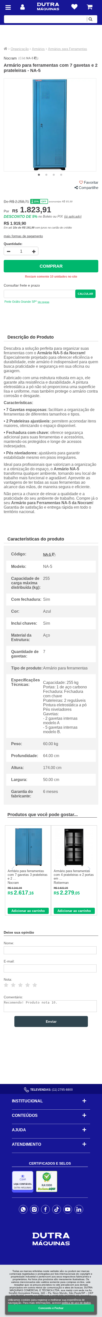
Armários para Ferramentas (67, 49)
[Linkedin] (78, 1209)
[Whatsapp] (23, 1209)
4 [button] (61, 175)
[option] (50, 124)
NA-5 (30, 58)
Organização (20, 49)
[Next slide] (89, 869)
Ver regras (43, 301)
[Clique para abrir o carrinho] (89, 7)
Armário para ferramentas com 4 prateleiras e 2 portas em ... (74, 874)
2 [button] (46, 175)
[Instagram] (34, 1209)
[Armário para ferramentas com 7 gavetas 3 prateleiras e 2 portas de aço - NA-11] (28, 865)
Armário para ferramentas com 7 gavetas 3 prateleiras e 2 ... (28, 874)
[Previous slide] (13, 869)
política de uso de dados (76, 1302)
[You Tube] (67, 1209)
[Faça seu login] (22, 7)
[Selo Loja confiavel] (24, 1182)
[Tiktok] (56, 1209)
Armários (38, 49)
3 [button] (53, 175)
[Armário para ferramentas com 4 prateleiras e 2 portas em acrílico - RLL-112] (74, 865)
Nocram (10, 58)
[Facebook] (45, 1209)
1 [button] (38, 175)
